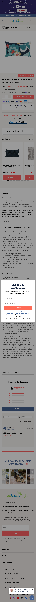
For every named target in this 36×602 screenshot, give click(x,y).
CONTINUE (18, 308)
